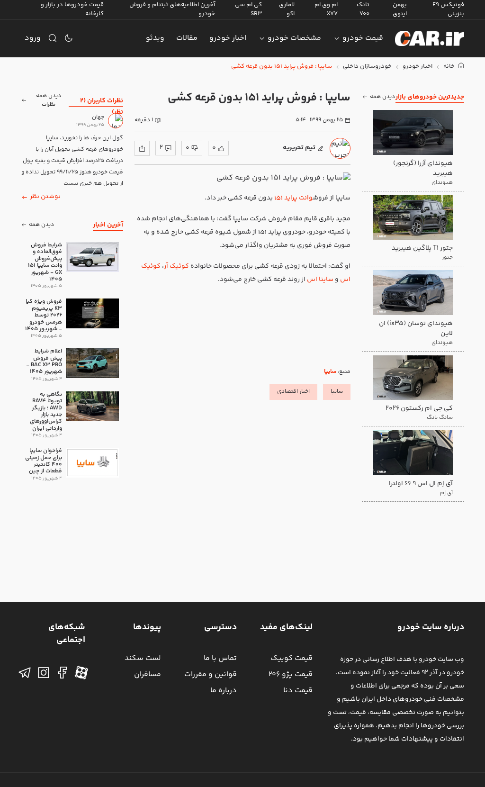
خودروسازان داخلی (367, 66)
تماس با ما (220, 658)
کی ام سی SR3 (248, 9)
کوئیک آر (176, 266)
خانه (449, 66)
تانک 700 (363, 9)
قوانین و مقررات (210, 674)
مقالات (187, 38)
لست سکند (143, 658)
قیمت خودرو (362, 38)
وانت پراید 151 (293, 198)
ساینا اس (320, 279)
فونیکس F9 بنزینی (448, 9)
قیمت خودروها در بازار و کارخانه (72, 9)
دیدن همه (382, 96)
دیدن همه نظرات (48, 100)
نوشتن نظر (45, 196)
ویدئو (155, 38)
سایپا (330, 371)
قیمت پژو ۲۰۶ (291, 674)
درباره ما (223, 691)
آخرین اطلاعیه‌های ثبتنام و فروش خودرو (172, 9)
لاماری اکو (287, 9)
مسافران (147, 674)
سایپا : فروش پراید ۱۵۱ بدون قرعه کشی (281, 66)
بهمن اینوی (400, 9)
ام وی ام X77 (326, 9)
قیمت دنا (298, 691)
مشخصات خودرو (294, 38)
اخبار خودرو (227, 38)
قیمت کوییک (291, 658)
